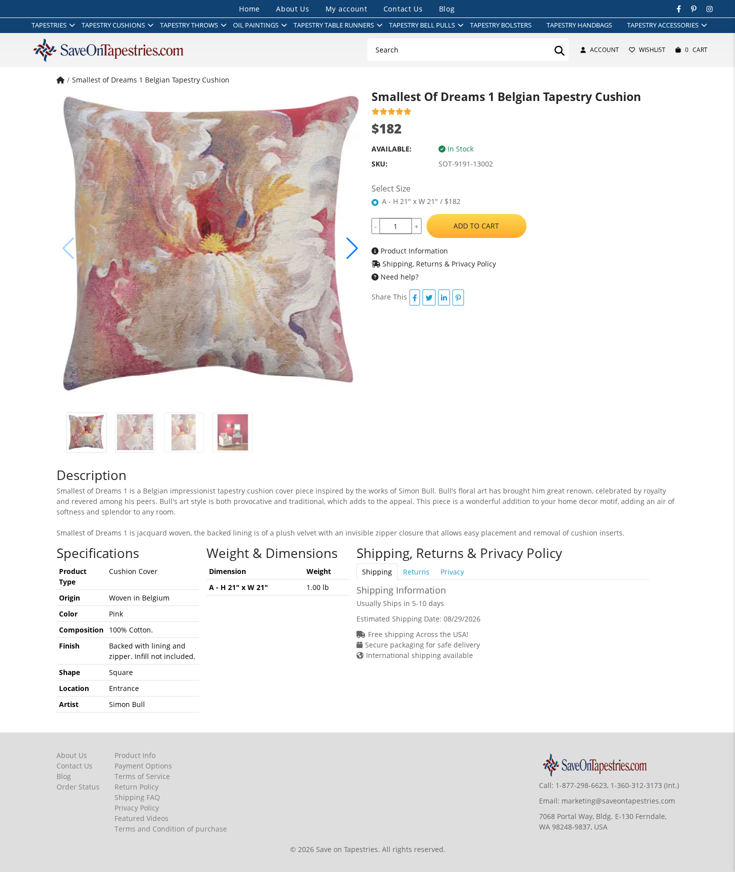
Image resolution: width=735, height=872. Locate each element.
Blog (447, 9)
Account (604, 50)
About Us (293, 9)
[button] (352, 249)
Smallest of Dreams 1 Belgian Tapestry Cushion (151, 79)
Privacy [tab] (452, 571)
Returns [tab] (416, 571)
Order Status (78, 787)
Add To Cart (476, 225)
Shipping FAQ (137, 797)
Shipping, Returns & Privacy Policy (438, 263)
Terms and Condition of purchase (170, 829)
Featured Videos (141, 818)
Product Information (413, 251)
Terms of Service (142, 776)
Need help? (398, 277)
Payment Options (143, 765)
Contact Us (403, 9)
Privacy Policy (136, 807)
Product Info (135, 755)
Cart (696, 50)
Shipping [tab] (377, 571)
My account (347, 9)
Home (249, 9)
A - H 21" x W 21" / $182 (421, 201)
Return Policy (136, 787)
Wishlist (652, 50)
